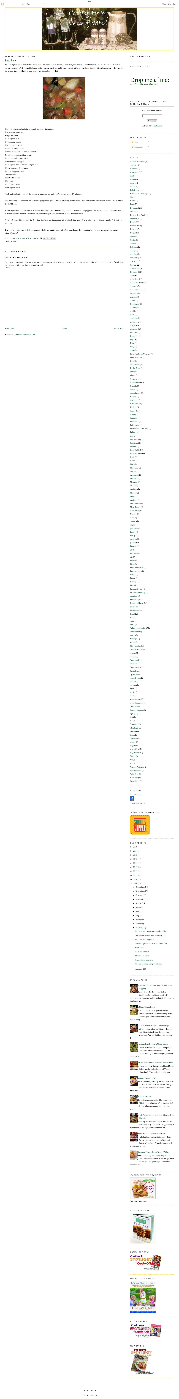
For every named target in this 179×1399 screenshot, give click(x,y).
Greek (132, 389)
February (139, 927)
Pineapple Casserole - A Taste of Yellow (153, 1152)
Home (64, 328)
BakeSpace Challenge (139, 193)
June (137, 911)
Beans (132, 200)
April (137, 919)
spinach (133, 681)
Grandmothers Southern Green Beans (152, 1044)
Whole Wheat (136, 770)
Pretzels (133, 585)
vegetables (134, 749)
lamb (132, 457)
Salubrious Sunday (138, 628)
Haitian (133, 396)
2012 (135, 871)
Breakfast (134, 225)
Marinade (134, 467)
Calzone (133, 247)
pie (131, 556)
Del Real (133, 332)
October (139, 895)
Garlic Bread (135, 368)
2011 (135, 875)
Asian (132, 179)
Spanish (133, 674)
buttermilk (134, 236)
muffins (133, 499)
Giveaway (134, 378)
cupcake (133, 329)
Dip (131, 339)
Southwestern (135, 667)
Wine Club (134, 781)
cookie (133, 307)
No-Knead (134, 510)
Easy (132, 346)
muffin (132, 496)
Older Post (118, 328)
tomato (133, 731)
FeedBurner (157, 125)
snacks (133, 653)
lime (132, 464)
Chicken (133, 272)
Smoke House (136, 649)
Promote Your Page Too (137, 803)
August (138, 903)
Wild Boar (134, 774)
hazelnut (133, 400)
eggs (132, 350)
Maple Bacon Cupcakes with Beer (151, 1133)
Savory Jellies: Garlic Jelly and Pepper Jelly (155, 1062)
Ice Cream (134, 421)
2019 (135, 846)
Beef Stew (139, 947)
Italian (132, 432)
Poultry (133, 581)
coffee (132, 300)
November (139, 891)
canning (133, 254)
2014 (135, 863)
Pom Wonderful (136, 567)
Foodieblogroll (136, 357)
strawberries (135, 699)
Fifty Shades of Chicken (140, 353)
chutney (133, 286)
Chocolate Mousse (137, 282)
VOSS (132, 759)
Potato (132, 578)
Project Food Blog (137, 592)
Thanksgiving (135, 727)
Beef (15, 241)
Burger (133, 232)
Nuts (132, 517)
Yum (89, 1)
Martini (133, 471)
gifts (132, 371)
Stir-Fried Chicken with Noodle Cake (150, 935)
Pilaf (132, 560)
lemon (132, 460)
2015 (135, 859)
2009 (135, 883)
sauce (132, 635)
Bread (132, 222)
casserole (134, 257)
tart (131, 717)
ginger (132, 375)
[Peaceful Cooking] (132, 800)
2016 (135, 855)
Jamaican (134, 443)
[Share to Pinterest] (54, 238)
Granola (133, 386)
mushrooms (135, 503)
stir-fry (132, 692)
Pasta (132, 531)
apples (132, 175)
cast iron (133, 261)
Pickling (133, 553)
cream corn (134, 321)
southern (133, 663)
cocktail (133, 296)
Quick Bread (135, 606)
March (138, 923)
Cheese (133, 264)
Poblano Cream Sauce (146, 1007)
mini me (133, 489)
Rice (132, 613)
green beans (135, 393)
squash (133, 685)
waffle (132, 763)
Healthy (133, 407)
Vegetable (134, 745)
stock (132, 695)
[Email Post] (41, 238)
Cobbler (133, 293)
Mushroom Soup (142, 955)
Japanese (133, 446)
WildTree (134, 777)
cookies (133, 311)
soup (132, 656)
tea (131, 720)
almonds (133, 168)
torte (132, 735)
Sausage (133, 638)
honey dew (134, 410)
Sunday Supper (136, 710)
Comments (138, 147)
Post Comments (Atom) (25, 334)
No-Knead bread (142, 951)
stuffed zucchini (136, 702)
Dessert (133, 336)
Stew (132, 688)
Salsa (132, 624)
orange (133, 521)
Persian (133, 546)
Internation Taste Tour (139, 428)
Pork (132, 574)
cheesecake (134, 268)
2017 (135, 850)
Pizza (132, 564)
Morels (133, 492)
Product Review (136, 588)
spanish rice (135, 678)
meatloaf (133, 478)
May (137, 915)
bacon (132, 186)
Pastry (132, 535)
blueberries (134, 218)
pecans (133, 542)
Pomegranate (135, 571)
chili (132, 275)
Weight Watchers (137, 766)
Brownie (133, 229)
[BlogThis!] (47, 238)
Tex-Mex (133, 724)
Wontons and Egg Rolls (144, 939)
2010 (135, 879)
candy (132, 250)
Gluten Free (135, 382)
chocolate (134, 279)
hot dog (133, 414)
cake (132, 243)
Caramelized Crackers (144, 959)
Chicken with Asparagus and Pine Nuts (151, 931)
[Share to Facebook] (52, 238)
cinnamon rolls (136, 289)
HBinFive (134, 403)
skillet (132, 642)
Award (132, 182)
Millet (132, 485)
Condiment (134, 304)
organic (133, 524)
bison (132, 211)
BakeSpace (134, 190)
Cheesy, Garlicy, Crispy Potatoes (148, 963)
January (138, 968)
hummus (133, 418)
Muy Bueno (135, 507)
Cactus (133, 239)
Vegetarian (134, 752)
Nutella (133, 514)
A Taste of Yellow (137, 161)
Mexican (133, 482)
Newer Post (9, 328)
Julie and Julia (136, 453)
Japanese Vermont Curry (147, 1078)
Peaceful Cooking (135, 795)
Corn (132, 314)
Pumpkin (134, 599)
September (140, 899)
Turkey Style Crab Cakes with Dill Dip (151, 943)
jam (131, 435)
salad (132, 621)
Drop (132, 343)
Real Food (134, 610)
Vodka (132, 756)
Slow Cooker (135, 645)
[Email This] (44, 238)
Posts (135, 141)
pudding (133, 596)
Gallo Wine (135, 364)
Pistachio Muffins (144, 1096)
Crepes (133, 325)
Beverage (134, 207)
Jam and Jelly (135, 439)
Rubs (132, 617)
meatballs (134, 474)
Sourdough (134, 660)
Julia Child (134, 450)
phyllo (132, 549)
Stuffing (133, 706)
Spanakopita (135, 670)
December (139, 887)
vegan (132, 742)
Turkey (133, 738)
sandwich (134, 631)
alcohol (133, 165)
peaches (133, 539)
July (137, 907)
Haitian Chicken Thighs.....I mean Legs (153, 1025)
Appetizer (134, 172)
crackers (133, 318)
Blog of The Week (137, 215)
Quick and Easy (136, 603)
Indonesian (134, 425)
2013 (135, 867)
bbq (131, 197)
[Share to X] (49, 238)
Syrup (132, 713)
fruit (132, 361)
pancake (133, 528)
